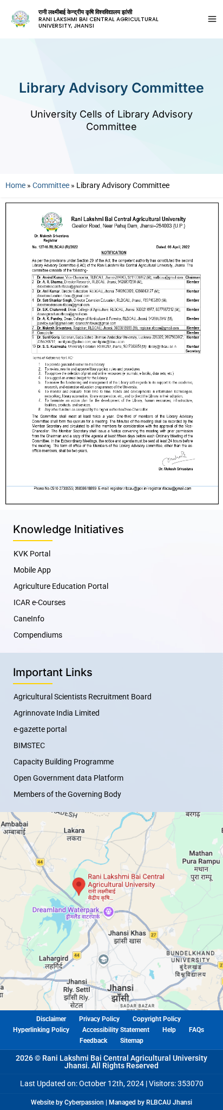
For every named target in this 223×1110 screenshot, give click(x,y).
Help (169, 1030)
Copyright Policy (157, 1019)
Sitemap (131, 1040)
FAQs (196, 1030)
